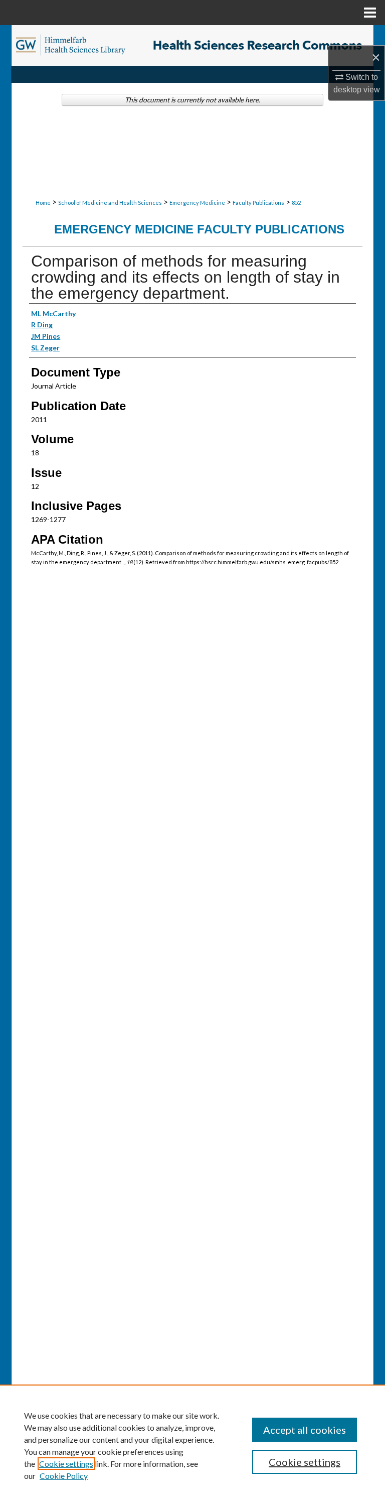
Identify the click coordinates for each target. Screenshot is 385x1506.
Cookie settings (66, 1463)
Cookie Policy (64, 1475)
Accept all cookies (304, 1430)
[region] (192, 1445)
